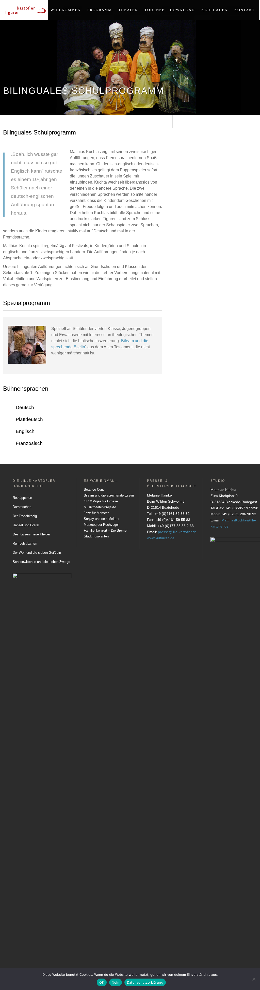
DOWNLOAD (182, 10)
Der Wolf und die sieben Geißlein (37, 552)
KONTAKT (244, 10)
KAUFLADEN (214, 10)
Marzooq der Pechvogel (101, 525)
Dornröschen (22, 507)
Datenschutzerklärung (145, 982)
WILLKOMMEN (66, 10)
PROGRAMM (99, 10)
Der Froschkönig (25, 516)
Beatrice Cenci (94, 489)
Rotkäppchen (22, 498)
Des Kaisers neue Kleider (31, 534)
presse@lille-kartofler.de (177, 532)
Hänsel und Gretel (26, 525)
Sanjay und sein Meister (101, 519)
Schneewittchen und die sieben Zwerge (41, 562)
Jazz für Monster (96, 513)
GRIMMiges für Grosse (101, 501)
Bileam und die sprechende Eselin (109, 495)
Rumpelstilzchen (25, 543)
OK (101, 982)
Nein (115, 982)
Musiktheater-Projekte (100, 507)
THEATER (128, 10)
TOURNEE (154, 10)
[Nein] (253, 979)
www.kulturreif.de (160, 538)
